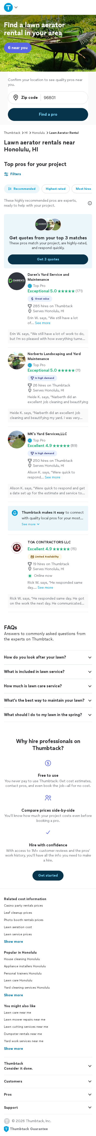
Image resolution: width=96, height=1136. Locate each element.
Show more (13, 942)
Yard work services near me (23, 1041)
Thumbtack (12, 133)
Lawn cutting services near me (26, 1026)
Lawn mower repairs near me (24, 1019)
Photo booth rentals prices (23, 920)
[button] (37, 285)
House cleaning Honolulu (22, 959)
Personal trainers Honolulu (23, 973)
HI (26, 133)
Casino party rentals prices (23, 905)
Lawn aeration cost (18, 927)
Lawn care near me (17, 1012)
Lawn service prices (18, 934)
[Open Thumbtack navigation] (11, 7)
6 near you (18, 47)
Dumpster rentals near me (23, 1034)
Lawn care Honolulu (18, 980)
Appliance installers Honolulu (25, 966)
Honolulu (38, 133)
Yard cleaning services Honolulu (27, 987)
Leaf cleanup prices (18, 912)
